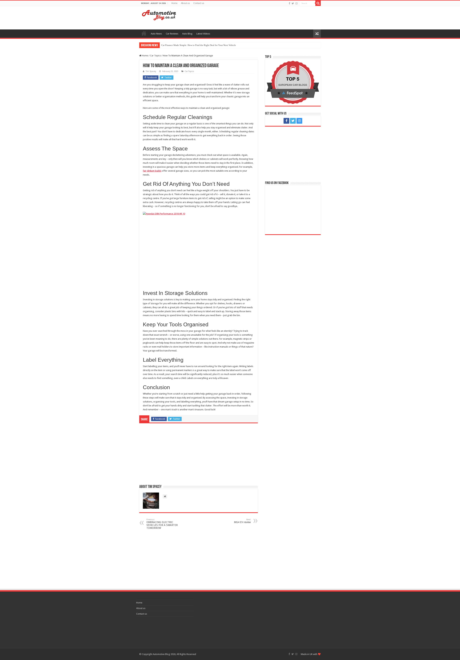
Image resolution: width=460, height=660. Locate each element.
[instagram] (296, 3)
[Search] (318, 3)
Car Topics (155, 55)
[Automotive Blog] (159, 14)
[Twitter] (292, 3)
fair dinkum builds (152, 170)
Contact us (198, 3)
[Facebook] (289, 3)
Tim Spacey (151, 71)
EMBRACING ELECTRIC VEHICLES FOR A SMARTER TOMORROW (162, 523)
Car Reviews (172, 33)
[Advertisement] (252, 18)
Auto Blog (187, 33)
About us (185, 3)
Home (174, 3)
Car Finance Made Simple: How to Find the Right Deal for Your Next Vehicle (198, 45)
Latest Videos (203, 33)
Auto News (156, 33)
